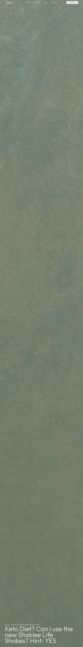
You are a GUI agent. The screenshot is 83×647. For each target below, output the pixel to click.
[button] (29, 2)
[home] (9, 2)
